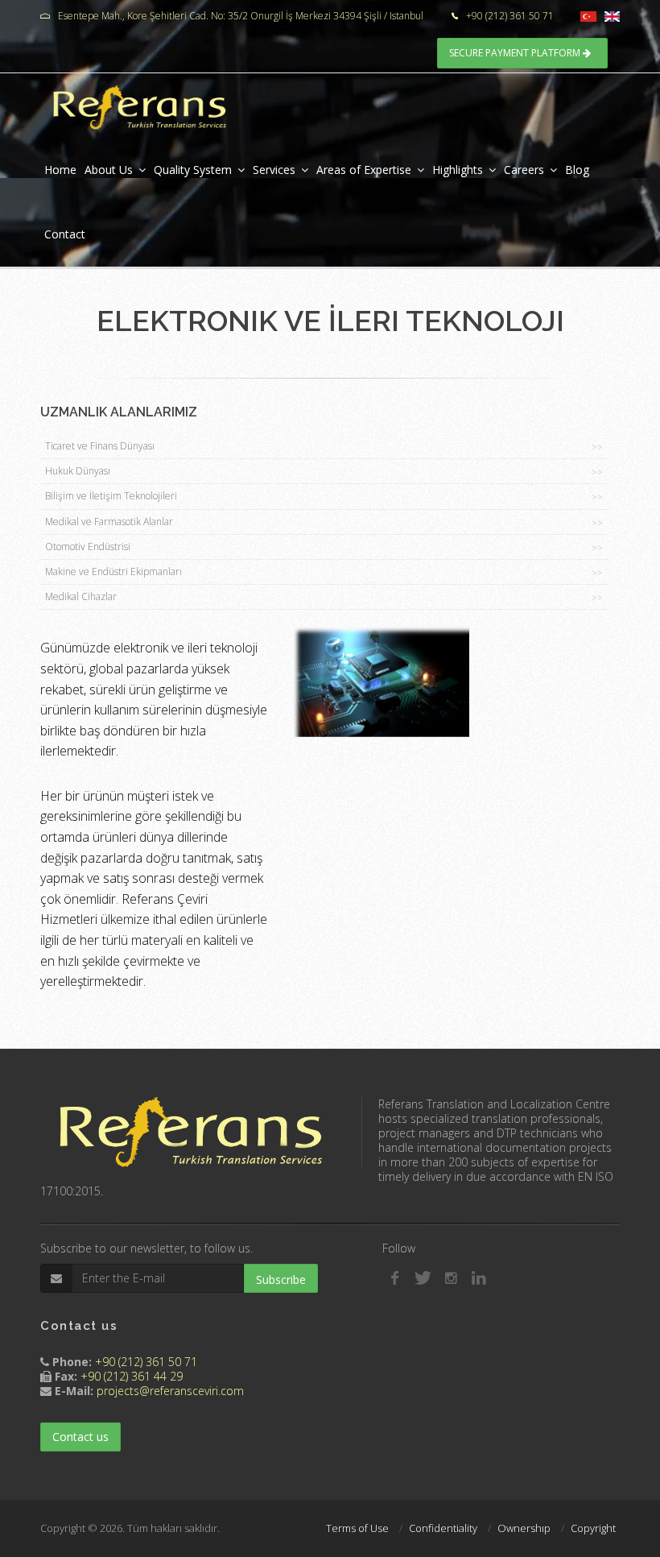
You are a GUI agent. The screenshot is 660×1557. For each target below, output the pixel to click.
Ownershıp (524, 1528)
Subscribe (281, 1279)
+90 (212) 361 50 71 (146, 1361)
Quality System (193, 169)
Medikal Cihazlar (324, 596)
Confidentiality (443, 1528)
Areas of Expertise (363, 169)
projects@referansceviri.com (170, 1390)
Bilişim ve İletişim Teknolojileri (324, 496)
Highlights (457, 169)
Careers (524, 169)
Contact (64, 234)
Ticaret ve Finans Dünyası (324, 446)
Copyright (593, 1528)
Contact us (80, 1436)
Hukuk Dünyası (324, 471)
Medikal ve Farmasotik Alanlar (324, 521)
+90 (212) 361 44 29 (131, 1376)
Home (60, 169)
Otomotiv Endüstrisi (324, 546)
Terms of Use (357, 1528)
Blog (577, 169)
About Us (109, 169)
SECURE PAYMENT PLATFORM (516, 53)
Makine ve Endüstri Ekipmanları (324, 571)
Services (274, 169)
